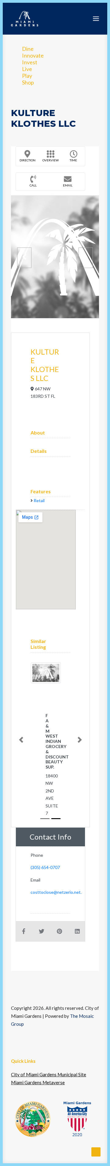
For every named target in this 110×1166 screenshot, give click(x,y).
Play (27, 75)
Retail (39, 500)
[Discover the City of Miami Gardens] (24, 18)
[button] (96, 19)
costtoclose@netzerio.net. (56, 892)
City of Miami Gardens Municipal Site (48, 1074)
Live (27, 69)
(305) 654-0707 (45, 867)
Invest (29, 62)
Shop (28, 82)
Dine (28, 48)
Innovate (33, 55)
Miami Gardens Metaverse (38, 1082)
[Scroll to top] (96, 1151)
